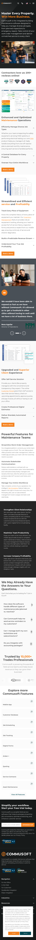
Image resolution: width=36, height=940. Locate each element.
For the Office (6, 882)
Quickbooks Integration (9, 890)
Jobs (31, 138)
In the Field (5, 885)
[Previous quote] (12, 333)
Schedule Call (28, 825)
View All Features (18, 794)
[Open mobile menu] (33, 3)
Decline (25, 933)
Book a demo (8, 169)
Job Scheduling (13, 488)
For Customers (6, 887)
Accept (14, 933)
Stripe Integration (7, 893)
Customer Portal (7, 391)
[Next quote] (24, 333)
